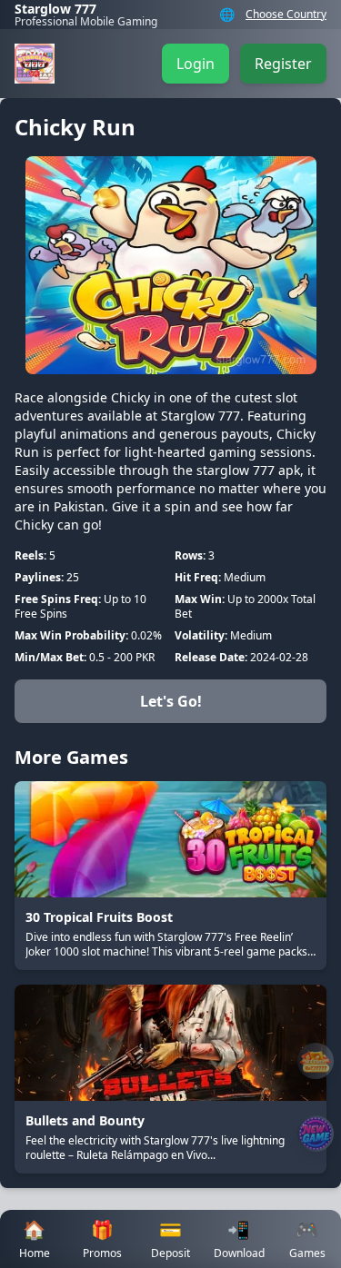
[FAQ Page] (315, 1061)
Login (195, 64)
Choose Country (286, 14)
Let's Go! (171, 701)
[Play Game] (315, 1133)
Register (283, 64)
